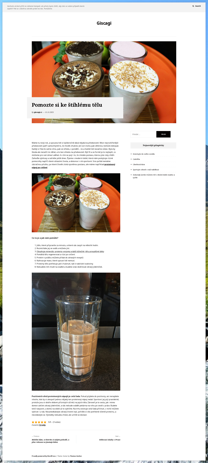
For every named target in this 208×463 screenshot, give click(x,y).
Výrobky (42, 425)
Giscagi (104, 23)
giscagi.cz (38, 112)
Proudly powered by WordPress (44, 456)
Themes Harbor (76, 456)
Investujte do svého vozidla (144, 154)
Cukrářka (136, 159)
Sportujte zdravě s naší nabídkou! (146, 169)
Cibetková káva (139, 164)
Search (198, 6)
